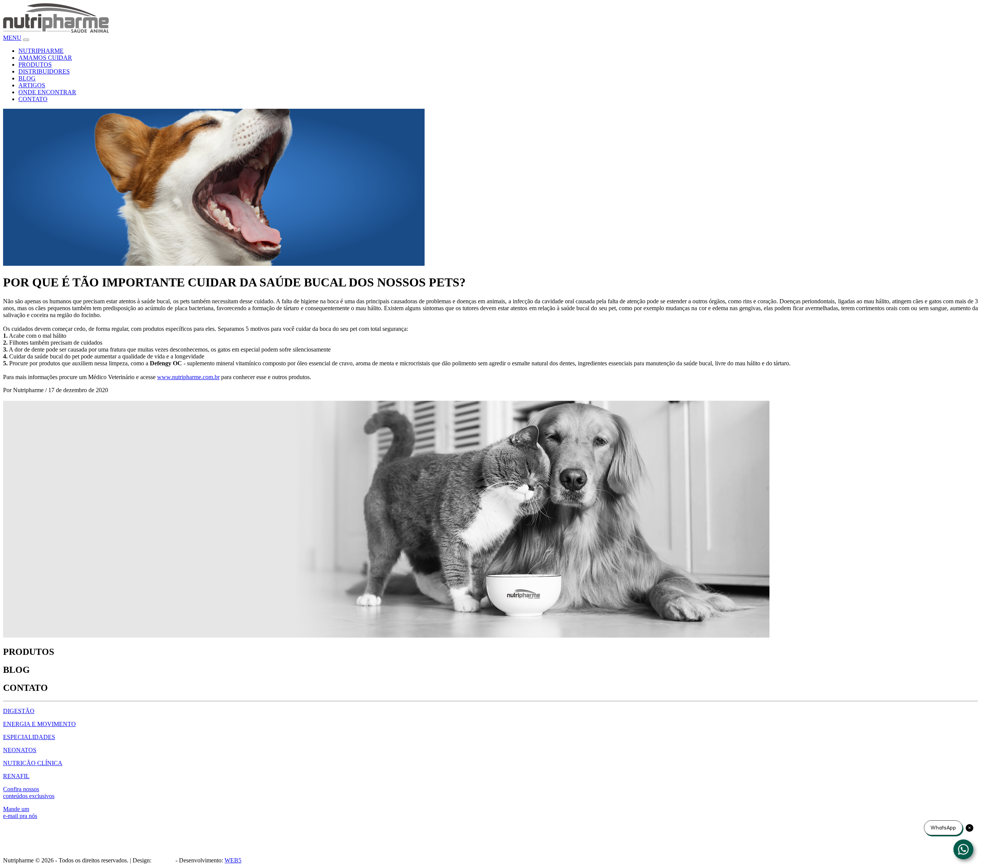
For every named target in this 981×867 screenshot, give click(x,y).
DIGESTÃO (18, 711)
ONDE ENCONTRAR (47, 92)
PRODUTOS (35, 64)
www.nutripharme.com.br (188, 377)
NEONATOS (19, 750)
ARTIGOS (31, 85)
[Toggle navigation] (26, 40)
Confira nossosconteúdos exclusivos (28, 792)
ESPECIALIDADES (29, 737)
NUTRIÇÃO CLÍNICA (32, 763)
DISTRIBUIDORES (44, 71)
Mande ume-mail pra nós (20, 812)
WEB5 (233, 860)
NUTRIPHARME (41, 50)
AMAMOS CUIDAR (45, 57)
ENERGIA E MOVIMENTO (39, 724)
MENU (12, 37)
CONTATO (33, 99)
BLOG (27, 78)
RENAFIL (16, 776)
